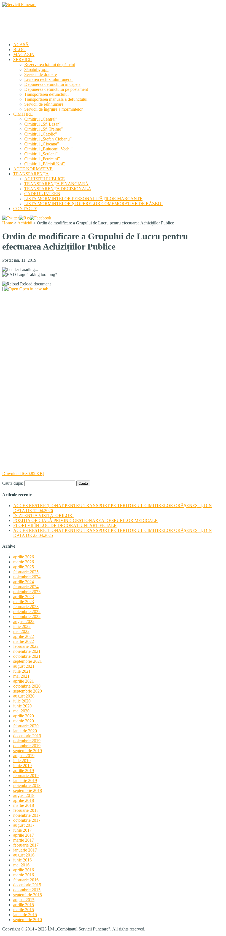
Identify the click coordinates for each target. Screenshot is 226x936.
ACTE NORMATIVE (33, 168)
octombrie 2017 (27, 820)
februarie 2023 (26, 606)
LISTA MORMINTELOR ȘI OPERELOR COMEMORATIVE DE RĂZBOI (93, 203)
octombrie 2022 (27, 616)
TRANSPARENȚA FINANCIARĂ (56, 183)
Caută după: (12, 483)
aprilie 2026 (23, 557)
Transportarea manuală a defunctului (55, 99)
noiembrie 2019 (27, 740)
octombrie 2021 (27, 656)
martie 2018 (23, 805)
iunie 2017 (22, 830)
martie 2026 (23, 562)
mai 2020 (21, 711)
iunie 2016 (22, 860)
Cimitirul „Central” (40, 119)
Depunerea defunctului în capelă (52, 84)
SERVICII (22, 59)
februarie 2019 (26, 775)
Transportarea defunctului (46, 94)
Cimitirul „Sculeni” (41, 154)
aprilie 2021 (23, 681)
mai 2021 (21, 676)
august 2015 (23, 899)
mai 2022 (21, 631)
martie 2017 (23, 840)
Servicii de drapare (40, 74)
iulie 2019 (22, 760)
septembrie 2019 (27, 750)
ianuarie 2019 (25, 780)
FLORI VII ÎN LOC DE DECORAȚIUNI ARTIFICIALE (65, 525)
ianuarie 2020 (25, 730)
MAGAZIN (23, 54)
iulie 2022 (22, 626)
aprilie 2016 (23, 870)
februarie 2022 (26, 646)
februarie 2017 (26, 845)
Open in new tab (33, 289)
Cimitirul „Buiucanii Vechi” (48, 149)
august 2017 (23, 825)
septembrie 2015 (27, 894)
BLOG (19, 49)
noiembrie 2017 (27, 815)
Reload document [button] (35, 284)
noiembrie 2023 (27, 591)
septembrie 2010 (27, 919)
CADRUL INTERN (42, 193)
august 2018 (23, 795)
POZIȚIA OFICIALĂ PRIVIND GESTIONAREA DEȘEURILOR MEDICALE (85, 520)
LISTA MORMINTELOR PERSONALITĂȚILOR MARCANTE (83, 198)
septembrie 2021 (27, 661)
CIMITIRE (23, 114)
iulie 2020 (22, 701)
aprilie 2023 (23, 596)
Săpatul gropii (36, 69)
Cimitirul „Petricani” (42, 159)
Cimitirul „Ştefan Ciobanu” (48, 139)
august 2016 (23, 855)
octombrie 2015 (27, 889)
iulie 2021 (22, 671)
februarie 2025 (26, 571)
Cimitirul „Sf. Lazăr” (42, 124)
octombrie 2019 (27, 745)
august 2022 (23, 621)
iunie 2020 (22, 706)
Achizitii (24, 223)
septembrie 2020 (27, 691)
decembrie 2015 (27, 884)
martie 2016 (23, 875)
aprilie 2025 (23, 566)
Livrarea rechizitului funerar (48, 79)
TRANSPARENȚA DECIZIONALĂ (57, 188)
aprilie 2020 (23, 716)
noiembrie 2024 (27, 576)
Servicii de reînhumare (43, 104)
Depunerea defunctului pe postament (56, 89)
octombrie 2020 (27, 686)
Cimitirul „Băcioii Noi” (44, 163)
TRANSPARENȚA (31, 173)
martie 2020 (23, 720)
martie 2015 (23, 909)
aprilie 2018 (23, 800)
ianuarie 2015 (25, 914)
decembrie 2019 (27, 735)
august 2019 (23, 755)
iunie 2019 (22, 765)
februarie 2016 (26, 879)
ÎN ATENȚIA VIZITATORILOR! (43, 515)
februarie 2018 (26, 810)
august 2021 (23, 666)
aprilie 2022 (23, 636)
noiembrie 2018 (27, 785)
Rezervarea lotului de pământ (49, 64)
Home (7, 223)
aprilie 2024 (23, 581)
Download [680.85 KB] (23, 473)
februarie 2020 (26, 725)
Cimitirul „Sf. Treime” (43, 129)
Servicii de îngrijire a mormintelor (53, 109)
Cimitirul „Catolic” (40, 134)
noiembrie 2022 (27, 611)
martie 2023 (23, 601)
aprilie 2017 (23, 835)
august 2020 (23, 696)
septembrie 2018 (27, 790)
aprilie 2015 (23, 904)
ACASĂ (21, 44)
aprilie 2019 (23, 770)
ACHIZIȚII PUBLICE (44, 178)
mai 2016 (21, 865)
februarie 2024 (26, 586)
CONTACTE (25, 208)
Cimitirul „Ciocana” (41, 144)
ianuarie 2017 (25, 850)
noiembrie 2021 (27, 651)
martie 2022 (23, 641)
